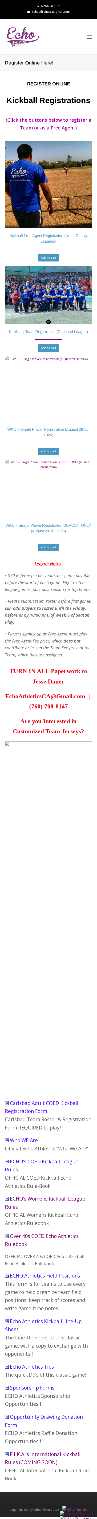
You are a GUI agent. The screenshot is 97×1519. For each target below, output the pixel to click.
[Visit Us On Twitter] (77, 1508)
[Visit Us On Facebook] (77, 1513)
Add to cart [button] (48, 258)
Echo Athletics (42, 1510)
